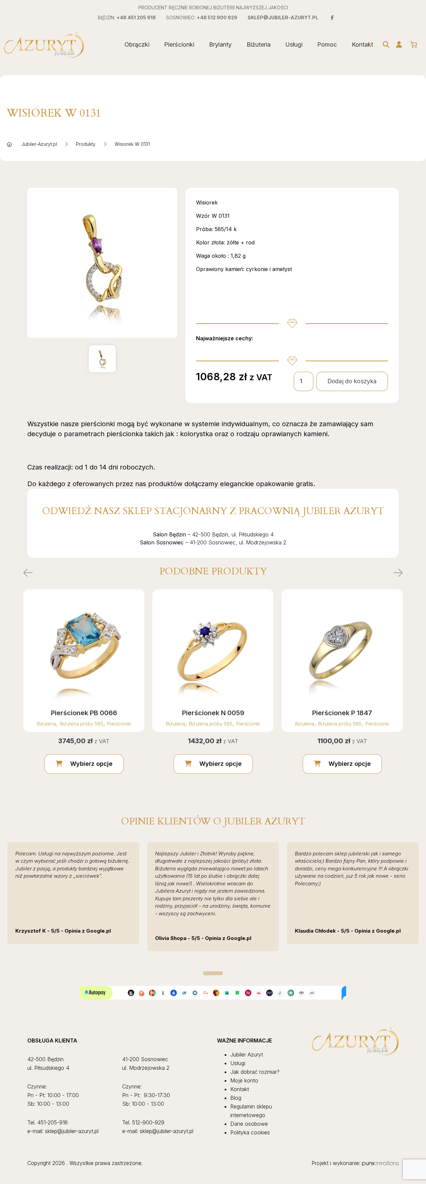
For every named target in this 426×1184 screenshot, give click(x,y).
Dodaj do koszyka (352, 381)
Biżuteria (259, 44)
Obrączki (136, 44)
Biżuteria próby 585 (81, 724)
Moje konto (244, 1080)
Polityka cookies (250, 1132)
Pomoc (327, 44)
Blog (235, 1097)
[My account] (399, 45)
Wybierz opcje (91, 763)
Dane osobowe (249, 1123)
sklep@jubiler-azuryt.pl (283, 17)
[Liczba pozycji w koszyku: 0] (413, 44)
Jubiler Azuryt (246, 1054)
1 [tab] (213, 973)
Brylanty (220, 44)
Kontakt (362, 44)
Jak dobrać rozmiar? (255, 1071)
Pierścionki (179, 44)
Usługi (294, 44)
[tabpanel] (73, 893)
